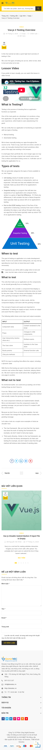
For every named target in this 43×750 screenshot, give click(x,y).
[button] (16, 563)
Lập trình (23, 16)
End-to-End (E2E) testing (12, 205)
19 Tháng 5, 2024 (12, 34)
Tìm (38, 8)
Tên (3, 609)
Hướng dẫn (14, 16)
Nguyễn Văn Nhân (15, 542)
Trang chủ (5, 16)
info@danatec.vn (10, 684)
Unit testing (8, 178)
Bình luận (5, 583)
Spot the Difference (24, 195)
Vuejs (29, 16)
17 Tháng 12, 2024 (32, 542)
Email (4, 618)
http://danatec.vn (10, 688)
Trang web (5, 626)
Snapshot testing (9, 190)
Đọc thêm (21, 558)
